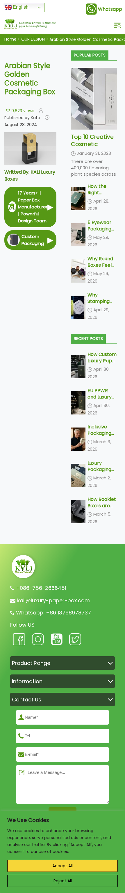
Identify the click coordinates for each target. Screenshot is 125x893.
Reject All (62, 881)
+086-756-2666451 (41, 588)
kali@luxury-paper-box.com (53, 600)
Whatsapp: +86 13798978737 (53, 612)
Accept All (62, 866)
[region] (62, 852)
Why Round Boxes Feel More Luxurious (100, 268)
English (20, 7)
